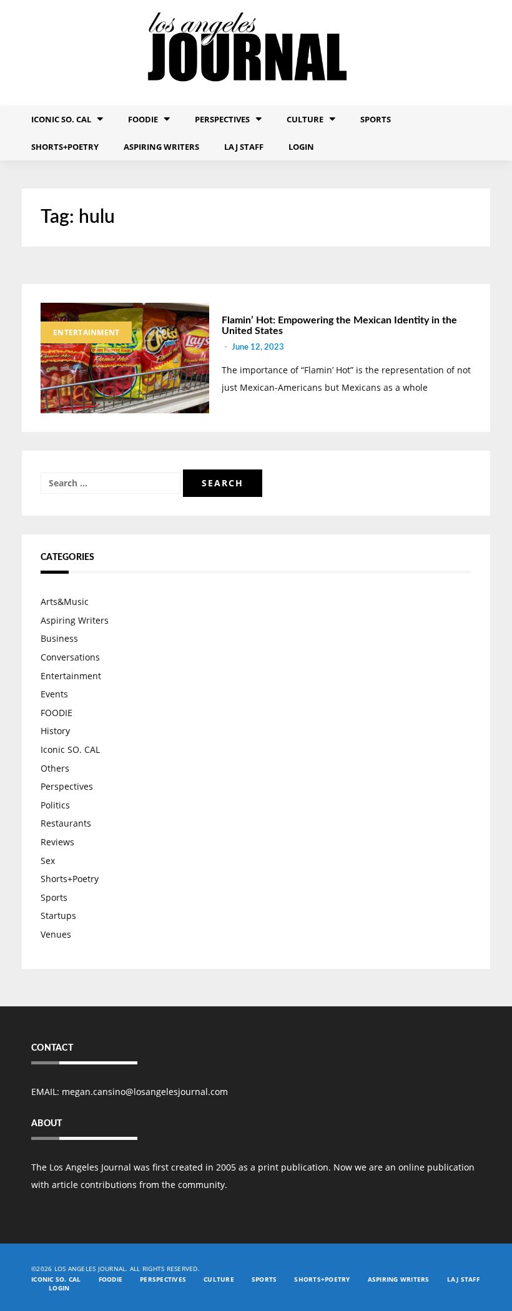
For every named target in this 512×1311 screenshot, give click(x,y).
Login (301, 146)
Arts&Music (65, 601)
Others (55, 768)
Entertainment (86, 332)
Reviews (57, 842)
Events (54, 694)
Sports (375, 119)
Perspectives (222, 119)
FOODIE (143, 119)
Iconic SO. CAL (70, 749)
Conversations (70, 657)
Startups (58, 915)
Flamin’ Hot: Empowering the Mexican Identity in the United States (339, 325)
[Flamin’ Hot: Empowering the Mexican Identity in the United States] (125, 358)
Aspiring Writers (161, 146)
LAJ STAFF (243, 146)
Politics (55, 805)
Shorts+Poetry (65, 146)
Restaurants (66, 823)
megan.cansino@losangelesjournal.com (145, 1091)
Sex (48, 861)
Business (59, 638)
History (55, 731)
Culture (305, 119)
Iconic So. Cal (61, 119)
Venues (56, 934)
